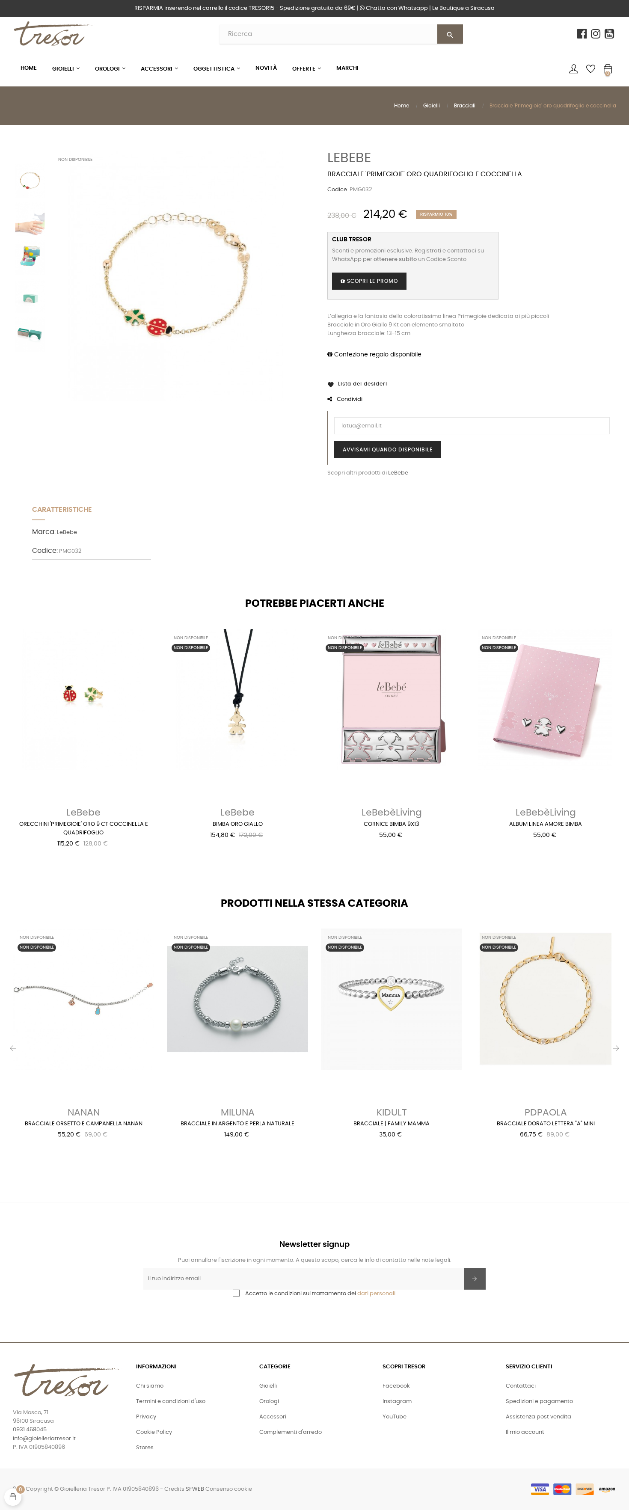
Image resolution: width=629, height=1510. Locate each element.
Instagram (397, 1401)
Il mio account (525, 1432)
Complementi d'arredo (290, 1432)
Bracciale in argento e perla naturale (237, 1124)
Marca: (44, 531)
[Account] (573, 69)
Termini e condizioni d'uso (170, 1401)
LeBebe (349, 158)
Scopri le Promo (371, 281)
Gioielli (268, 1386)
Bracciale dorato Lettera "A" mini (546, 1124)
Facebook (396, 1386)
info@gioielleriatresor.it (44, 1439)
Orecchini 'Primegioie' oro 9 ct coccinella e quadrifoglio (83, 829)
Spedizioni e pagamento (539, 1401)
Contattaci (521, 1386)
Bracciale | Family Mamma (391, 1124)
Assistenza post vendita (538, 1417)
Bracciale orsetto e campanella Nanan (83, 1124)
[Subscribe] (475, 1279)
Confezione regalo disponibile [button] (376, 355)
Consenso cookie (228, 1489)
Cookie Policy (154, 1432)
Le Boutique (463, 8)
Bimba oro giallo (238, 824)
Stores (145, 1448)
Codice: (337, 190)
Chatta (396, 8)
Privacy (146, 1417)
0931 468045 (30, 1430)
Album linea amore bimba (545, 824)
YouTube (394, 1417)
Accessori (272, 1417)
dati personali (376, 1293)
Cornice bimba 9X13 (391, 824)
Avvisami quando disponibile (388, 449)
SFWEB (195, 1489)
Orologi (269, 1401)
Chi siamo (149, 1386)
